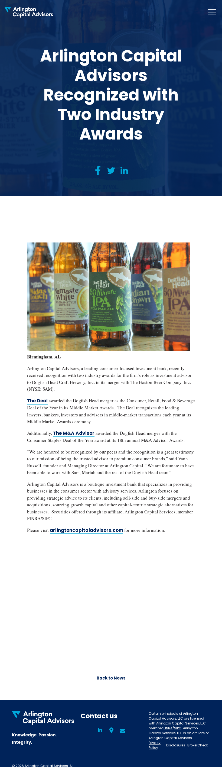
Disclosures (175, 745)
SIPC (177, 728)
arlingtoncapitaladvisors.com (86, 530)
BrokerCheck (197, 745)
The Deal (37, 400)
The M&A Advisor (73, 433)
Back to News (111, 678)
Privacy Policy (155, 745)
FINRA (168, 728)
